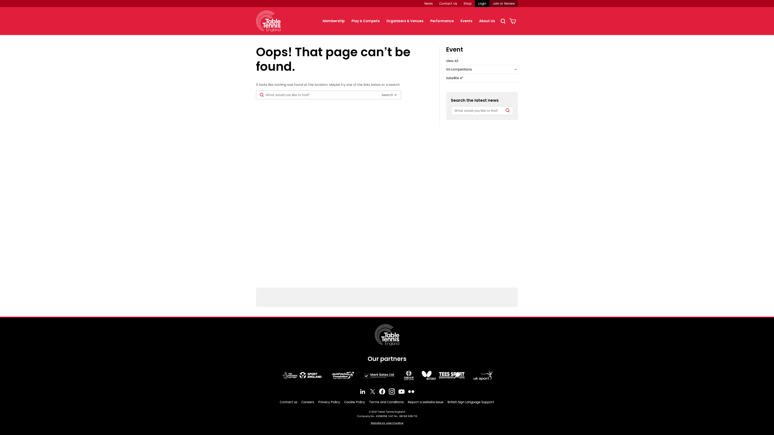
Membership (334, 21)
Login (482, 3)
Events (466, 21)
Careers (307, 402)
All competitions (459, 69)
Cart (512, 21)
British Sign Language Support (470, 402)
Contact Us (448, 3)
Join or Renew (504, 3)
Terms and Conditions (386, 402)
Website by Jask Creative (387, 423)
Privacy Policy (329, 402)
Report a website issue (425, 402)
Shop (468, 3)
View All (452, 61)
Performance (442, 21)
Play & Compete (366, 21)
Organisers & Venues (404, 21)
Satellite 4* (454, 78)
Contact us (288, 402)
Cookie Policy (354, 402)
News (428, 3)
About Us (487, 21)
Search (502, 21)
